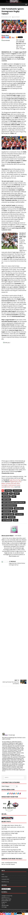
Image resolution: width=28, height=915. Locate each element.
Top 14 (3, 903)
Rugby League (6, 499)
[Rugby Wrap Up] (14, 2)
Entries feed (4, 876)
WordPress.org (5, 881)
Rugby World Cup (7, 508)
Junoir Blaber (17, 17)
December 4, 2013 (7, 17)
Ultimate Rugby (5, 905)
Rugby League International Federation (13, 502)
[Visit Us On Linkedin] (18, 793)
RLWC (13, 496)
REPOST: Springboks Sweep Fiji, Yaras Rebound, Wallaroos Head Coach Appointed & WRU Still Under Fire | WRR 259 (14, 839)
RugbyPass (4, 902)
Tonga (4, 517)
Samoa (14, 511)
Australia (8, 490)
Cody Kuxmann (12, 485)
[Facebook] (8, 37)
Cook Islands (17, 490)
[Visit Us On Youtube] (12, 793)
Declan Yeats (10, 487)
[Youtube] (2, 37)
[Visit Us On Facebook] (14, 793)
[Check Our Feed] (16, 793)
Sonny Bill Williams (8, 514)
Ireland (16, 493)
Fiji (11, 493)
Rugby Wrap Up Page (15, 480)
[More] (17, 37)
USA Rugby (11, 517)
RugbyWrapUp (14, 481)
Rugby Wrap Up (19, 508)
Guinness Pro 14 (5, 897)
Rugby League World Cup (9, 505)
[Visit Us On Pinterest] (20, 793)
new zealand (6, 496)
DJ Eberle (8, 483)
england (5, 493)
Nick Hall (13, 483)
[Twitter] (6, 37)
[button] (26, 4)
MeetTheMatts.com (6, 900)
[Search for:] (14, 777)
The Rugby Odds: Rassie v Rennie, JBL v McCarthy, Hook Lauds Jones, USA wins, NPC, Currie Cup (13, 827)
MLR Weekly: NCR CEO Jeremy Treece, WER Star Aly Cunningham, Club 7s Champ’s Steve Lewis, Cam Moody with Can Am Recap (14, 845)
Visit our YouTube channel (8, 864)
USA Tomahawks (7, 520)
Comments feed (5, 879)
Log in (3, 874)
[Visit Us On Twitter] (8, 793)
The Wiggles (19, 514)
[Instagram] (4, 37)
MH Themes (23, 911)
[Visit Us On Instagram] (10, 793)
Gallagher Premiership (7, 895)
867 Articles (18, 535)
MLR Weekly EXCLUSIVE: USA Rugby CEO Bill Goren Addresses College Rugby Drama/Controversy (13, 833)
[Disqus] (14, 709)
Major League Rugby (6, 899)
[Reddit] (10, 37)
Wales (15, 520)
